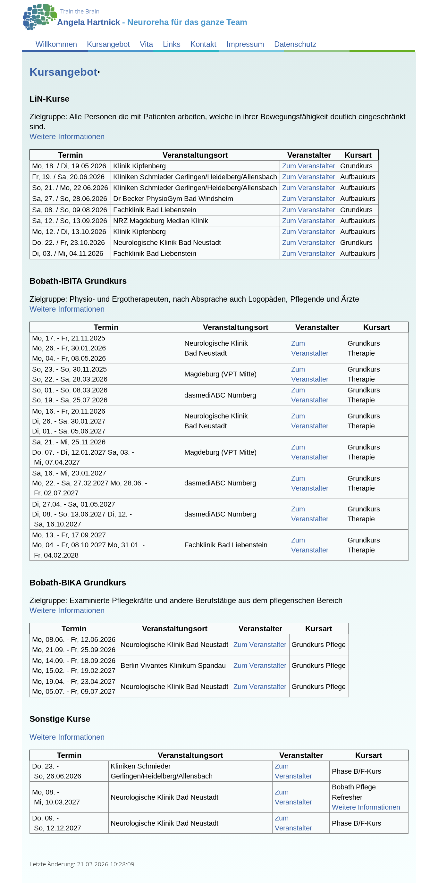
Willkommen (56, 44)
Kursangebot (108, 44)
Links (172, 44)
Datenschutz (295, 44)
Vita (146, 44)
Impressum (245, 44)
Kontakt (203, 44)
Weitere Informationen (67, 136)
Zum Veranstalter (308, 166)
